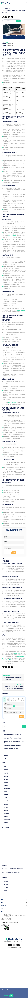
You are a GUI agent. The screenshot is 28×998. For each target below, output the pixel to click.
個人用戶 (6, 887)
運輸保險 (6, 804)
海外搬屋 (22, 700)
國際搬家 (6, 823)
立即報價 (22, 716)
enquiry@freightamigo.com (11, 924)
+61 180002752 (7, 920)
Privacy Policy (18, 947)
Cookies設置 (6, 995)
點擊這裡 (16, 922)
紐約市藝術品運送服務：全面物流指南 (11, 872)
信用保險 (6, 807)
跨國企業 (6, 881)
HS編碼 (5, 798)
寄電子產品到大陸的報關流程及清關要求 (13, 738)
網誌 (7, 8)
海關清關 (6, 795)
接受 (11, 995)
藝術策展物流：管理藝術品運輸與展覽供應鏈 (12, 869)
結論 (5, 758)
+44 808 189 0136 (7, 919)
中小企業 (6, 884)
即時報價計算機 (7, 660)
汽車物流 (6, 782)
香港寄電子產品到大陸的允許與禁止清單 (13, 735)
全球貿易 (6, 816)
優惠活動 (6, 770)
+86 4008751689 (7, 916)
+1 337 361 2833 (7, 918)
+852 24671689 (15, 914)
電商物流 (6, 791)
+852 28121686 (15, 915)
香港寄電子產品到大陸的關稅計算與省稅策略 (14, 741)
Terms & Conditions (11, 947)
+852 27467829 (9, 922)
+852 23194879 (23, 914)
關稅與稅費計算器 (12, 402)
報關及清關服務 (12, 235)
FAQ (5, 752)
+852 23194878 (23, 915)
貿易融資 (6, 810)
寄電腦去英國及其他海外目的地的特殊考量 (14, 746)
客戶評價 (6, 779)
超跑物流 (6, 785)
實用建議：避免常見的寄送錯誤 (11, 749)
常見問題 (6, 755)
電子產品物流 (7, 788)
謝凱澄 (6, 42)
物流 (5, 767)
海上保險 (6, 801)
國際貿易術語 (7, 819)
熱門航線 (6, 773)
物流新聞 (6, 776)
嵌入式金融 (6, 813)
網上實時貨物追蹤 (21, 310)
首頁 (3, 8)
